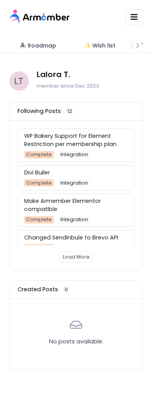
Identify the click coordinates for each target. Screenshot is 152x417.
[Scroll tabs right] (138, 45)
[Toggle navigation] (134, 17)
